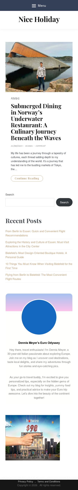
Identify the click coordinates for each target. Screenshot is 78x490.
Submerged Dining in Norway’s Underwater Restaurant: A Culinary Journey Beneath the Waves (36, 122)
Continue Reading (27, 178)
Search (9, 194)
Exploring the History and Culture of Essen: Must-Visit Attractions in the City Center (37, 244)
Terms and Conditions (48, 481)
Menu (42, 5)
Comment (41, 146)
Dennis (29, 146)
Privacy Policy (25, 481)
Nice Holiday (39, 19)
